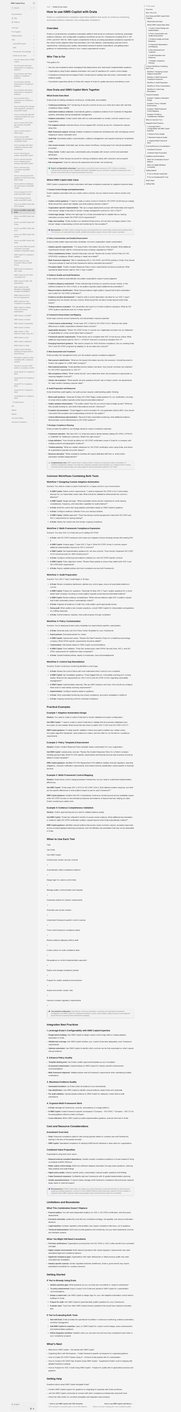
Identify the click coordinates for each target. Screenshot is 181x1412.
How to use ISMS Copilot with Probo (24, 223)
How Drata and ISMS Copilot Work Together (73, 89)
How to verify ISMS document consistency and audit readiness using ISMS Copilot (24, 249)
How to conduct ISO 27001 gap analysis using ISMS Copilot (23, 125)
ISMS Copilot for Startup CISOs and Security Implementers (22, 309)
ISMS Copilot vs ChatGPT (23, 315)
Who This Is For (56, 56)
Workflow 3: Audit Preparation (62, 575)
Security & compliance (19, 422)
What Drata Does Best (58, 95)
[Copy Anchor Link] (60, 28)
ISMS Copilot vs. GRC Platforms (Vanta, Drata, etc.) (24, 332)
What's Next (54, 1343)
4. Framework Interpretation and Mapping (64, 315)
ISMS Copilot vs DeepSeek (23, 323)
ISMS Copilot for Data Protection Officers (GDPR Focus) (23, 263)
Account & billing (17, 418)
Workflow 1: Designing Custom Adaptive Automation (73, 482)
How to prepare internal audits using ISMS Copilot (23, 199)
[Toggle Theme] (32, 1408)
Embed (14, 414)
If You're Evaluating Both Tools (62, 1315)
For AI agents (16, 32)
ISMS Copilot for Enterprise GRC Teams (23, 270)
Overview (15, 28)
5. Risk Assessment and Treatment (61, 352)
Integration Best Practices (62, 1024)
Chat (13, 40)
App (15, 18)
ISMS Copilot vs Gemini (22, 327)
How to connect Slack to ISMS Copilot (22, 132)
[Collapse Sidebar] (34, 3)
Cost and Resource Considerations (67, 1126)
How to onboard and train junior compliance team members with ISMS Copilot (23, 161)
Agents (14, 410)
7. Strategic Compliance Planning (60, 425)
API (13, 406)
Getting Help (54, 1378)
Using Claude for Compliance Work (24, 373)
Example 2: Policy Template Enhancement (68, 742)
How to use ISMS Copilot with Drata (24, 211)
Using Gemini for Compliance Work (24, 379)
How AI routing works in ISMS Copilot (24, 61)
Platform (17, 22)
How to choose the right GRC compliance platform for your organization (24, 117)
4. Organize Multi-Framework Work (64, 1103)
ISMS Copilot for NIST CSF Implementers (23, 282)
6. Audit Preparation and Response (61, 388)
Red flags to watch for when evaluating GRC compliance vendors (24, 360)
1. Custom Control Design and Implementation (65, 189)
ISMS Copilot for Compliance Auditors (24, 256)
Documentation (17, 14)
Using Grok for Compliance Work (23, 391)
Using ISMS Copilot (19, 44)
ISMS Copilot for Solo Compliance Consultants (22, 302)
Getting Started (56, 1274)
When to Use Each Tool (61, 839)
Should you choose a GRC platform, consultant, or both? (24, 367)
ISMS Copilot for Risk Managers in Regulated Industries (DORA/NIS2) (22, 289)
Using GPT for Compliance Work (23, 385)
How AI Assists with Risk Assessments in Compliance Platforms (23, 84)
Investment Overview (57, 1132)
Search (24, 8)
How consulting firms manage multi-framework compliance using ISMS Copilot (24, 108)
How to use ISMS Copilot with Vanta (24, 241)
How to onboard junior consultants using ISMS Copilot (22, 170)
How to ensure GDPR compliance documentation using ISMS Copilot (23, 139)
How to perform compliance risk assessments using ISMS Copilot (24, 186)
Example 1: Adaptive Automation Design (67, 713)
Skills (14, 48)
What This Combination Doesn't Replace (67, 1208)
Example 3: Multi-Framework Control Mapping (70, 775)
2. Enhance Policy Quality (59, 1057)
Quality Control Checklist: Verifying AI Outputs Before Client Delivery (23, 352)
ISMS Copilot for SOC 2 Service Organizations (22, 296)
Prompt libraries (18, 402)
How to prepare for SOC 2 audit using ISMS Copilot (23, 193)
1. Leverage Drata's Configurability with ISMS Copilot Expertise (78, 1030)
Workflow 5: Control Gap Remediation (66, 662)
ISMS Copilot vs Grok (21, 337)
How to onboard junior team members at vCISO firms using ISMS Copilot (24, 178)
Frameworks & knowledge (22, 51)
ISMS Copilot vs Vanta (21, 345)
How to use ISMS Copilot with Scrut (24, 229)
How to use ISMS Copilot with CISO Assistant (24, 205)
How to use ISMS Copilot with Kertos (24, 217)
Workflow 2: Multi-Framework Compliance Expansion (73, 528)
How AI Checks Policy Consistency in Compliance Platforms (23, 100)
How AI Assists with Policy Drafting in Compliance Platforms (23, 76)
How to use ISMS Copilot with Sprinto (24, 235)
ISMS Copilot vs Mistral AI (22, 341)
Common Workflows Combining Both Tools (73, 475)
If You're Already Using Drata (61, 1280)
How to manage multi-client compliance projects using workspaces (23, 147)
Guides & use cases (20, 55)
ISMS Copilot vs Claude (22, 319)
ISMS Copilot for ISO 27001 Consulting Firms (23, 276)
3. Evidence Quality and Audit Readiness (63, 275)
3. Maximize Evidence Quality (62, 1082)
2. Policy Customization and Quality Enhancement (67, 238)
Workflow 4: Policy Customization (64, 621)
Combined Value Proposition (61, 1149)
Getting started (17, 36)
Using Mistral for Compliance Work (24, 397)
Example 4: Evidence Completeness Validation (70, 807)
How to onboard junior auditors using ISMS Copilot (23, 154)
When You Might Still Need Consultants (66, 1239)
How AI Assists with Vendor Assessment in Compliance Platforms (23, 92)
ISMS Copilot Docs (18, 3)
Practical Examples (58, 706)
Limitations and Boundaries (63, 1202)
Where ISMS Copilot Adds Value (63, 180)
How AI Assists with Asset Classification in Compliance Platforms (23, 68)
